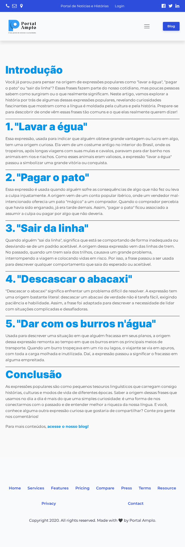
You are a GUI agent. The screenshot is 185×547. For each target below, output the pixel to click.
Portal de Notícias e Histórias (85, 6)
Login (119, 6)
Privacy (49, 503)
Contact (135, 503)
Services (36, 488)
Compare (105, 488)
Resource (166, 488)
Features (60, 488)
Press (126, 488)
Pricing (82, 488)
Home (15, 488)
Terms (145, 488)
